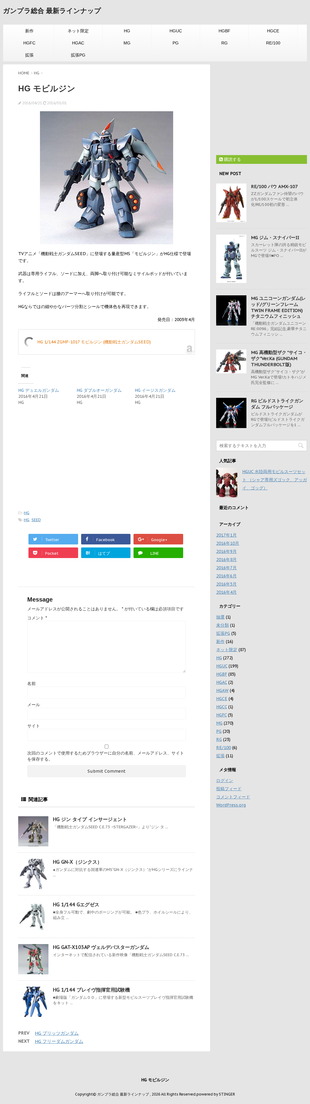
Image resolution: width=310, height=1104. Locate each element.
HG (127, 30)
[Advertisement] (69, 456)
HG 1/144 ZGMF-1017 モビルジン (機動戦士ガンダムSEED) (94, 342)
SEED (36, 519)
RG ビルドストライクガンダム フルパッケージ (277, 404)
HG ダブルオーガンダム (99, 390)
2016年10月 (227, 543)
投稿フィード (229, 788)
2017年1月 (226, 535)
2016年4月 (226, 592)
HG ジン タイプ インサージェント (90, 819)
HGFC (29, 43)
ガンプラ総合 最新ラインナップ (52, 10)
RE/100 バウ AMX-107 (274, 186)
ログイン (224, 780)
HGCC (221, 706)
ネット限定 (78, 30)
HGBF (224, 30)
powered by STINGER (215, 1094)
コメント (37, 618)
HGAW (222, 690)
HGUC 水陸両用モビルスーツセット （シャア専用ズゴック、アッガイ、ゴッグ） (274, 480)
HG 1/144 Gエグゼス (76, 904)
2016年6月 (226, 576)
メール (33, 704)
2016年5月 (226, 584)
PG (176, 43)
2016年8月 (226, 559)
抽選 (220, 617)
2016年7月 (226, 567)
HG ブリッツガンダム (57, 1033)
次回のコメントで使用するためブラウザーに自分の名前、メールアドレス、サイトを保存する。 (105, 756)
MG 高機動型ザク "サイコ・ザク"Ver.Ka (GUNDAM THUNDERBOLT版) (279, 358)
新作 (29, 30)
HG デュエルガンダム (38, 390)
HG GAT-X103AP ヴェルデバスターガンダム (101, 947)
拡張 (29, 55)
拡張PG (78, 55)
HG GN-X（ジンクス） (77, 862)
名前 (31, 683)
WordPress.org (231, 805)
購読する (232, 159)
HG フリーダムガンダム (59, 1041)
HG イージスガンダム (155, 390)
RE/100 (273, 43)
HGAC (78, 43)
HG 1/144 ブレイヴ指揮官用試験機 (91, 990)
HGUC (176, 30)
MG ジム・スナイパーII (275, 237)
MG (127, 43)
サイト (33, 726)
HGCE (273, 30)
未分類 (222, 625)
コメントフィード (233, 797)
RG (224, 43)
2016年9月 (226, 551)
